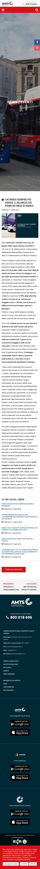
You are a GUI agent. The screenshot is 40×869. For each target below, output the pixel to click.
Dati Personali (8, 690)
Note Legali (7, 667)
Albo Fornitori (8, 687)
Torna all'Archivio (13, 569)
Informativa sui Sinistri (11, 680)
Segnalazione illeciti (10, 661)
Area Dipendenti (9, 674)
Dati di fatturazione (10, 664)
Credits (6, 671)
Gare (5, 684)
